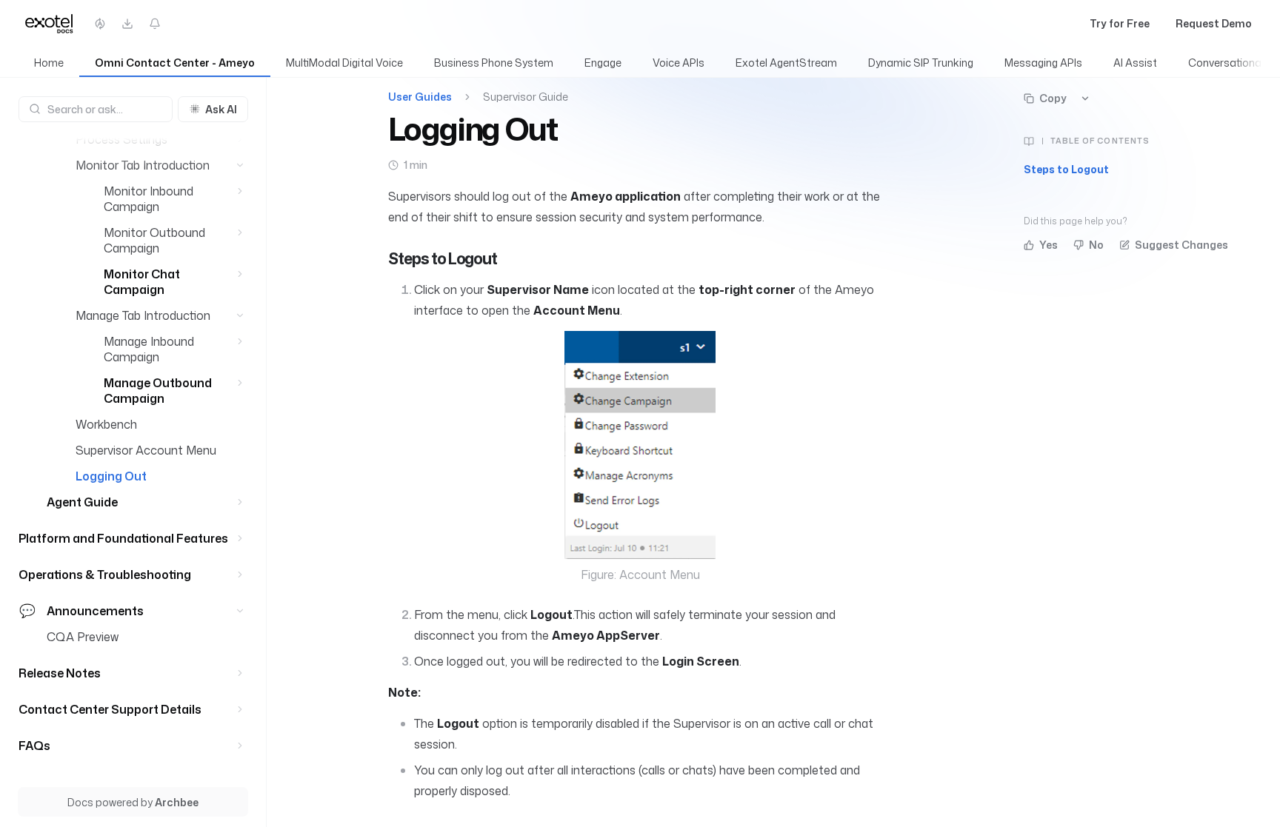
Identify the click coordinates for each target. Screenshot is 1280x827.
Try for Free (1120, 23)
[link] (49, 63)
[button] (240, 139)
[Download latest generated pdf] (128, 23)
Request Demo (1214, 23)
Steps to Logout (1066, 169)
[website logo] (50, 23)
